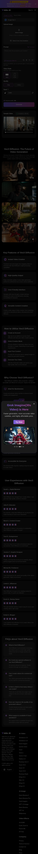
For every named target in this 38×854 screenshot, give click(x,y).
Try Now (19, 425)
